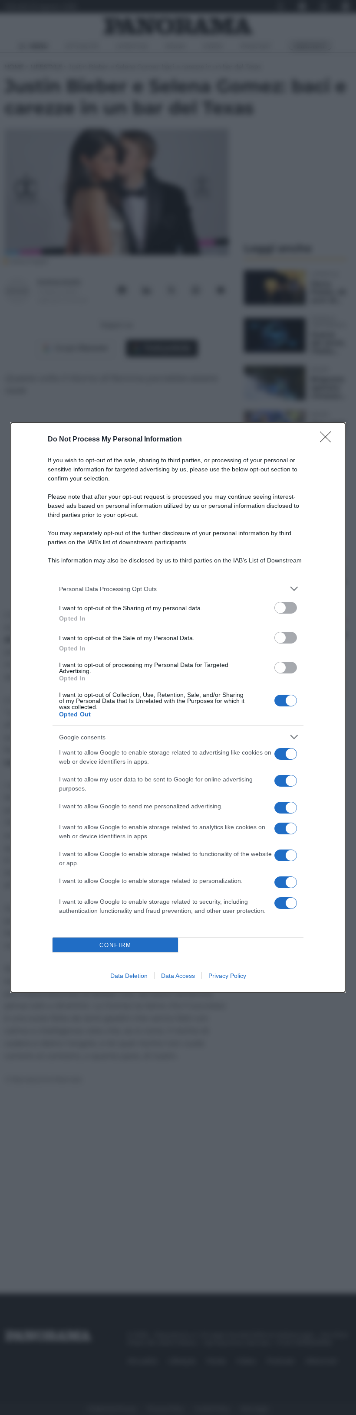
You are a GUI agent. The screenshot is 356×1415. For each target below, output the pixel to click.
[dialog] (178, 707)
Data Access (178, 975)
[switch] (285, 608)
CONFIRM (115, 945)
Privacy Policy (227, 975)
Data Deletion (129, 975)
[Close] (328, 439)
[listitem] (178, 588)
